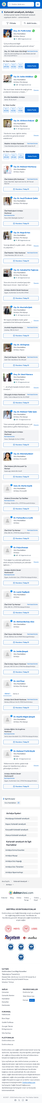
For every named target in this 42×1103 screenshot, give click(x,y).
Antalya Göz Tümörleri (14, 867)
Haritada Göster (32, 51)
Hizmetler (5, 1002)
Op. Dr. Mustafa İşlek (23, 307)
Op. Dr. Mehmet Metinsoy (25, 166)
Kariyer (28, 1000)
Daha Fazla (31, 66)
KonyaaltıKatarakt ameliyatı (16, 829)
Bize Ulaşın (6, 1018)
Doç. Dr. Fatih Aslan (22, 31)
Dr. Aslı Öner (19, 681)
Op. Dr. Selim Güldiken (23, 76)
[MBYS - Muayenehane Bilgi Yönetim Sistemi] (12, 928)
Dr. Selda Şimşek (21, 651)
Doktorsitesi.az (7, 1044)
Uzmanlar (5, 992)
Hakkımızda (6, 1014)
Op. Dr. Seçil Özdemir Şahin (26, 198)
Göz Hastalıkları (20, 34)
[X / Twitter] (19, 1100)
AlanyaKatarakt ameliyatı (15, 835)
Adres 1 (7, 694)
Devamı (36, 90)
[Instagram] (23, 1100)
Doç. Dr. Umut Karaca (23, 374)
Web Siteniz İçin (28, 996)
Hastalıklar (6, 999)
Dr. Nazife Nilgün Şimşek (24, 717)
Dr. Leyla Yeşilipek (22, 592)
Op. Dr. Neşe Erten (22, 232)
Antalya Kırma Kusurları (14, 850)
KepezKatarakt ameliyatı (15, 824)
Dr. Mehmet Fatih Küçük (24, 751)
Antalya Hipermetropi (14, 872)
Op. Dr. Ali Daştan (21, 344)
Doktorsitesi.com (8, 1040)
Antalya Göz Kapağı (13, 861)
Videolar (4, 898)
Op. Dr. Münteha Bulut (23, 454)
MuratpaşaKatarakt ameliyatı (17, 818)
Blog (12, 898)
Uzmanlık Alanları (8, 995)
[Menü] (37, 4)
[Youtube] (27, 1100)
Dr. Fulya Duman (21, 547)
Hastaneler (6, 1005)
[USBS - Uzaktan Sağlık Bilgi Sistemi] (29, 928)
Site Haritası (6, 1033)
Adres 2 (16, 694)
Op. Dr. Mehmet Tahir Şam (25, 412)
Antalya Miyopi (11, 855)
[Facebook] (15, 1100)
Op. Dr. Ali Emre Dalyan (24, 120)
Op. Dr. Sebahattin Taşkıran (26, 270)
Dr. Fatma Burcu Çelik (23, 518)
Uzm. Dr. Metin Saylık (23, 486)
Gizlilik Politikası (7, 1022)
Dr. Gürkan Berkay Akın (24, 621)
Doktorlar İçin (28, 992)
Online (18, 898)
